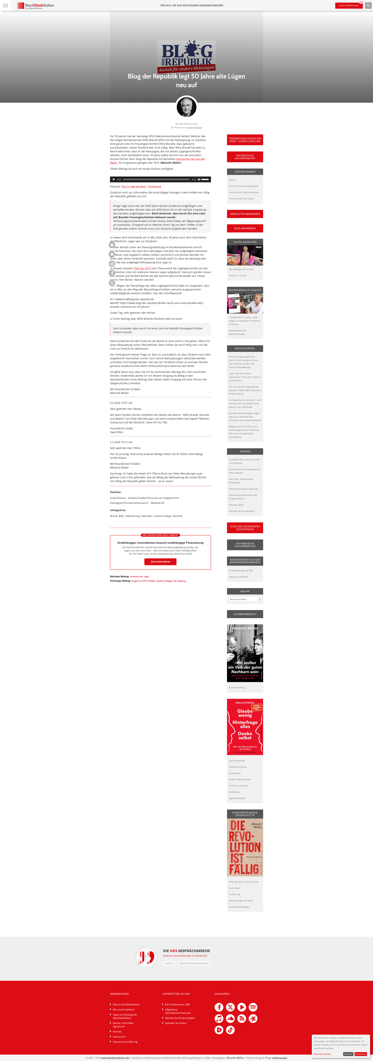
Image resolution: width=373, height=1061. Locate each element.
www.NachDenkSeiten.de (115, 1057)
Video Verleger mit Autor (241, 900)
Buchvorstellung (237, 687)
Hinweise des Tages (139, 576)
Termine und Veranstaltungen (243, 186)
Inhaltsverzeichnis (238, 766)
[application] (160, 179)
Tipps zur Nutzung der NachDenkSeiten (125, 1016)
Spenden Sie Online (175, 1023)
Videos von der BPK (238, 576)
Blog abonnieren (245, 228)
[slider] (205, 179)
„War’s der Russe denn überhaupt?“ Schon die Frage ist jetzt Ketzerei (244, 377)
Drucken (112, 254)
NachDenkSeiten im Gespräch (245, 290)
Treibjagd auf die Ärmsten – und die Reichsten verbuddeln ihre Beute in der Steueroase (245, 403)
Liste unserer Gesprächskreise (244, 192)
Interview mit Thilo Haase (241, 198)
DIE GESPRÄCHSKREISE (186, 950)
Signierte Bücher (237, 798)
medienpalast (279, 1057)
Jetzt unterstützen (351, 5)
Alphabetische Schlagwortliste (245, 545)
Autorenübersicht (245, 614)
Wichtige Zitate (236, 504)
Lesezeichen (235, 773)
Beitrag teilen (112, 245)
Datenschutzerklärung (125, 1041)
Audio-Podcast (118, 498)
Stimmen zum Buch (238, 785)
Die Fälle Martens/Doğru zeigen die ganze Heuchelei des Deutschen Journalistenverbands (245, 417)
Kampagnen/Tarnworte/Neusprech (129, 503)
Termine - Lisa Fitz (238, 275)
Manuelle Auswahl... (323, 1054)
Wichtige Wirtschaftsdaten (242, 511)
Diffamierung (132, 516)
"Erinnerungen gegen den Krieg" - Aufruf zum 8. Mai (245, 140)
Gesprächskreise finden (194, 963)
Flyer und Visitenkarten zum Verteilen (245, 528)
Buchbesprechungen (239, 906)
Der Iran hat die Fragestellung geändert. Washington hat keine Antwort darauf (244, 390)
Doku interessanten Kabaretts (243, 488)
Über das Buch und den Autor (243, 881)
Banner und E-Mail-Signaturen (123, 1025)
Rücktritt (177, 516)
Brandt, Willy (117, 516)
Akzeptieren (360, 1054)
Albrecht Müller (194, 127)
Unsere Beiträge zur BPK (241, 570)
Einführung (234, 894)
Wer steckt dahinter (124, 1009)
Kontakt (117, 1031)
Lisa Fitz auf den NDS (245, 242)
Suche (368, 5)
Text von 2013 (142, 268)
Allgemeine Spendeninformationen (178, 1011)
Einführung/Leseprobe (240, 779)
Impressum (119, 1036)
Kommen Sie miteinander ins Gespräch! (185, 955)
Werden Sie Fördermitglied (180, 1018)
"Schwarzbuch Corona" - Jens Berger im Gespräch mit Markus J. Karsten (244, 321)
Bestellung (234, 792)
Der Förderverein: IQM (177, 1004)
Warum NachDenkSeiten (126, 1004)
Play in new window (133, 186)
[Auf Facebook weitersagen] (112, 275)
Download (154, 186)
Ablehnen (348, 1054)
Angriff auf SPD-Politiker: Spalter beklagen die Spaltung (159, 581)
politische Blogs (162, 516)
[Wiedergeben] (113, 179)
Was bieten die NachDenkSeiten (245, 157)
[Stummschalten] (199, 179)
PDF (112, 263)
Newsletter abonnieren (245, 214)
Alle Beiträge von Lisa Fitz (241, 269)
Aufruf (232, 179)
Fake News (147, 516)
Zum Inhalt (234, 888)
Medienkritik (157, 503)
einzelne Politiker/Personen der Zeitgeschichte (153, 498)
